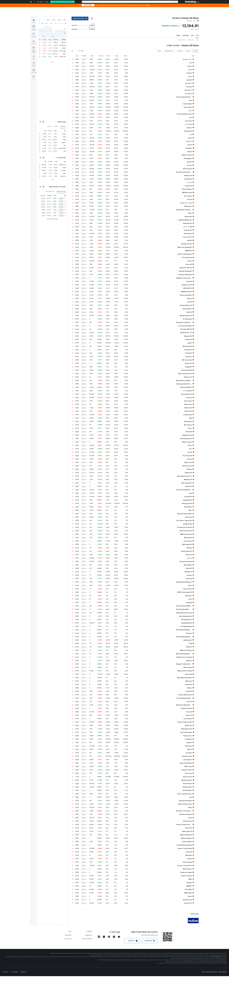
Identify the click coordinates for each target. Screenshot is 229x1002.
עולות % (56, 126)
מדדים (59, 19)
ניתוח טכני (185, 35)
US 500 (64, 48)
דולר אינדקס (63, 56)
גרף (192, 35)
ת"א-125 (63, 42)
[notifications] (34, 2)
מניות (48, 19)
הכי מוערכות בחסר (61, 191)
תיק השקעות (88, 935)
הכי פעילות (63, 126)
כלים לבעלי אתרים (87, 938)
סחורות (53, 19)
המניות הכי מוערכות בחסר (57, 187)
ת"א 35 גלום (62, 45)
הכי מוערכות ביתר (49, 191)
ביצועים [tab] (188, 51)
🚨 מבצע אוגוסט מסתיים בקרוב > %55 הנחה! (62, 1)
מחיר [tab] (195, 51)
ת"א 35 (64, 39)
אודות (69, 931)
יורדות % (49, 126)
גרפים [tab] (159, 51)
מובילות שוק (62, 122)
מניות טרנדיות (61, 157)
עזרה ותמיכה (67, 938)
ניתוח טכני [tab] (179, 51)
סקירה (197, 40)
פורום (178, 35)
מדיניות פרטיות (14, 972)
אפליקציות (89, 931)
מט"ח (64, 19)
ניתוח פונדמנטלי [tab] (169, 51)
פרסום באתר (67, 935)
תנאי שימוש (23, 972)
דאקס (64, 53)
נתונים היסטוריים (182, 40)
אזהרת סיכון (5, 972)
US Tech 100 (62, 51)
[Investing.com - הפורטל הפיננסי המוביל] (192, 2)
